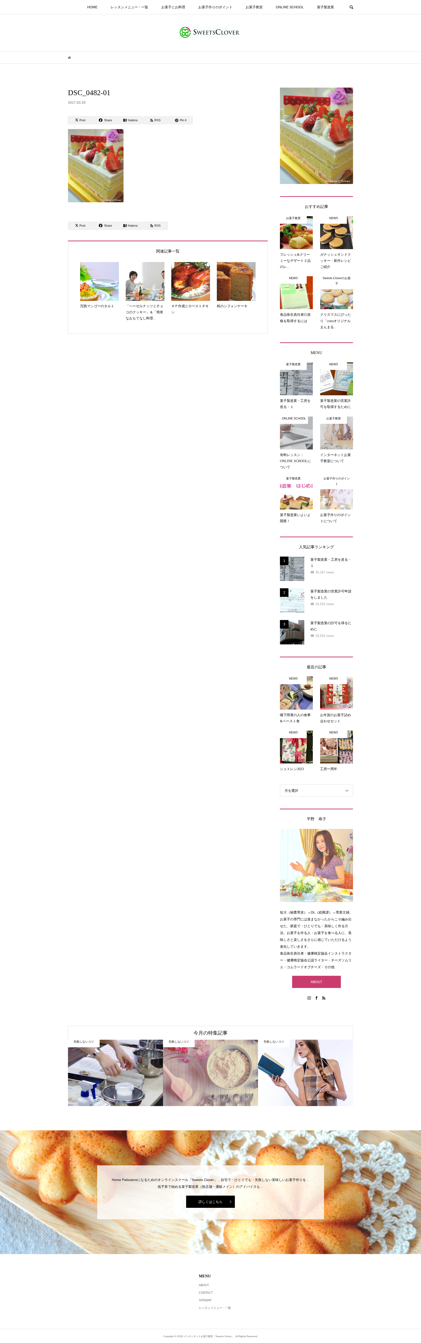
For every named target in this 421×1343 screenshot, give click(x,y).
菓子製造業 (325, 7)
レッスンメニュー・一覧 (129, 7)
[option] (115, 1073)
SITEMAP (205, 1300)
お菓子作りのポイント (215, 7)
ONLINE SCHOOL (290, 7)
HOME (92, 7)
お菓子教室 (254, 7)
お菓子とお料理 (173, 7)
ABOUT (316, 982)
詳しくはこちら (210, 1202)
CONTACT (206, 1292)
